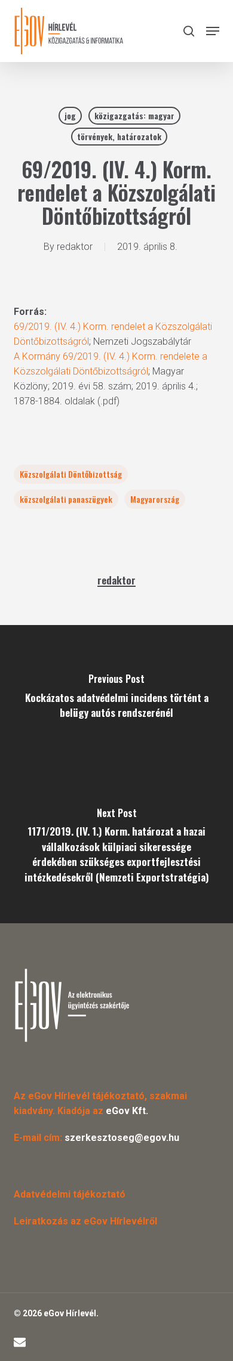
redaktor (75, 246)
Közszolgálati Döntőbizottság (71, 474)
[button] (212, 31)
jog (70, 115)
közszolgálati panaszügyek (66, 499)
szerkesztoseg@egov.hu (122, 1137)
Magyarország (154, 499)
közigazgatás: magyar (134, 115)
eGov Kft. (127, 1110)
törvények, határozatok (119, 136)
